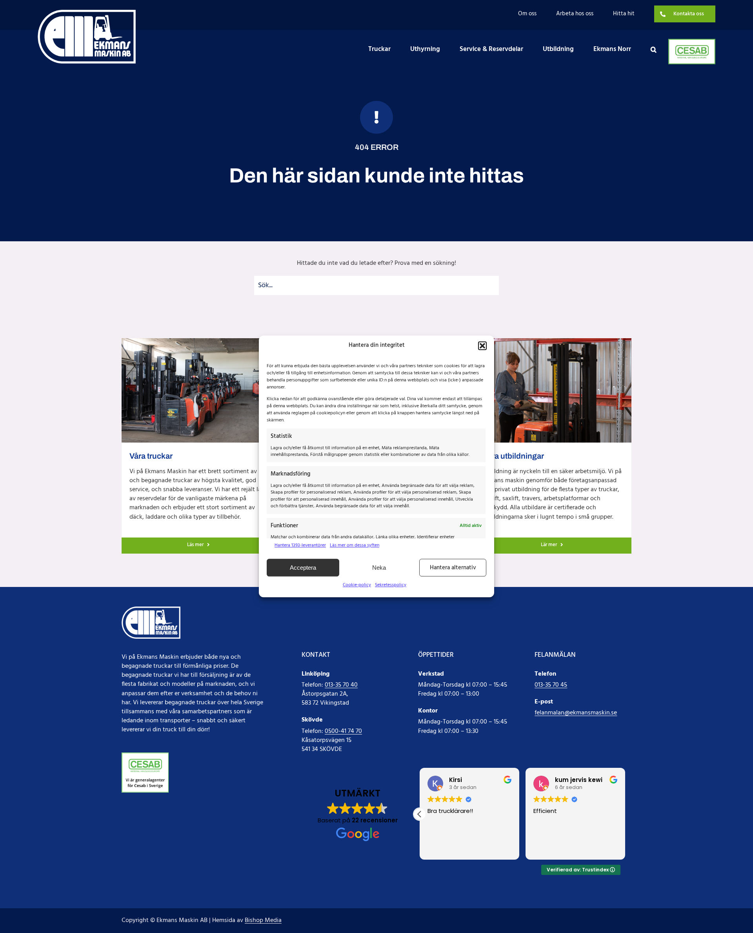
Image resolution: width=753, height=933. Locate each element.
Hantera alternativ (453, 567)
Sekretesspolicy (390, 585)
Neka (379, 567)
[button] (482, 346)
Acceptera (303, 567)
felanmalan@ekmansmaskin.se (576, 713)
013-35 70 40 (341, 685)
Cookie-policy (357, 585)
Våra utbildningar (513, 456)
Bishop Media (263, 920)
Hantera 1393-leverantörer (300, 545)
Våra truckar (151, 456)
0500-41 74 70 (343, 731)
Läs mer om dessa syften (354, 545)
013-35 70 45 (551, 685)
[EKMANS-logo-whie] (87, 13)
